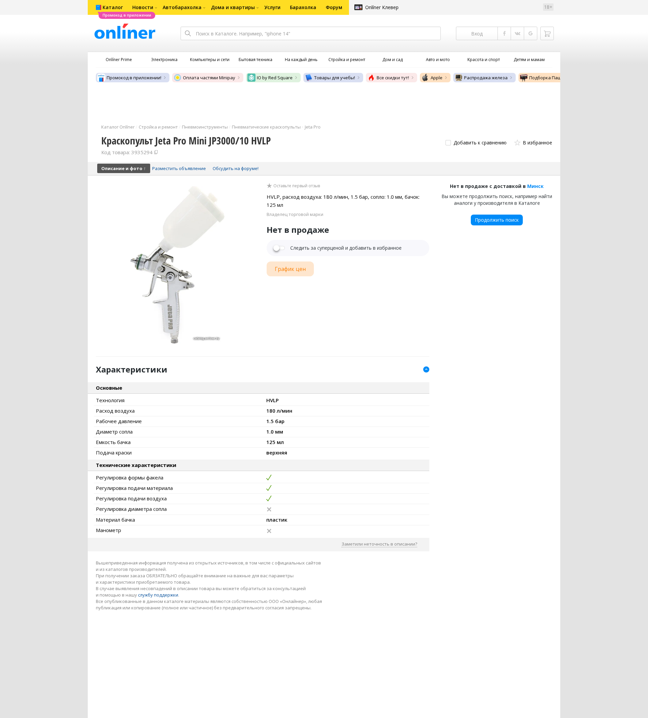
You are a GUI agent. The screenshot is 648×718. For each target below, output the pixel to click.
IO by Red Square (275, 78)
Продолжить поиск (497, 220)
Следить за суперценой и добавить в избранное (346, 248)
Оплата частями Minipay (209, 78)
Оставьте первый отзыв (296, 186)
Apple (436, 78)
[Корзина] (547, 33)
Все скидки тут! (393, 78)
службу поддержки (158, 595)
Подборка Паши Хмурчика (557, 78)
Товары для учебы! (334, 78)
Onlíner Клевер (382, 7)
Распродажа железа (486, 78)
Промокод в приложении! (134, 78)
